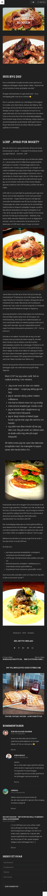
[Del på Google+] (23, 648)
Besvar (13, 750)
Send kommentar (11, 886)
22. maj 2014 (11, 821)
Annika (14, 790)
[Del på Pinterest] (28, 648)
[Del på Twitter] (14, 648)
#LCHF (24, 633)
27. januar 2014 (20, 733)
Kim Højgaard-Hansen (21, 732)
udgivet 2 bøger (26, 224)
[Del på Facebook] (18, 648)
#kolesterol (17, 633)
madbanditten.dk (21, 221)
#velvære (30, 633)
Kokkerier (23, 15)
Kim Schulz (19, 755)
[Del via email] (32, 648)
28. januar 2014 (24, 757)
